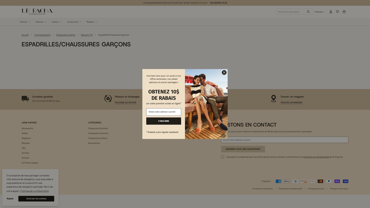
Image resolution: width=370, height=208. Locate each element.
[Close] (224, 72)
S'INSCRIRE (163, 121)
